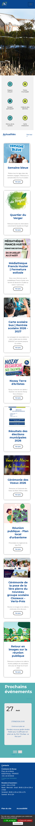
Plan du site (6, 802)
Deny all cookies (26, 820)
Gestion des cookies (9, 811)
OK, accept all (10, 820)
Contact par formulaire (9, 772)
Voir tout (29, 128)
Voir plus (18, 175)
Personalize (18, 823)
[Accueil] (6, 4)
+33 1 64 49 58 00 (7, 769)
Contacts (5, 759)
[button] (15, 63)
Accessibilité (22, 802)
